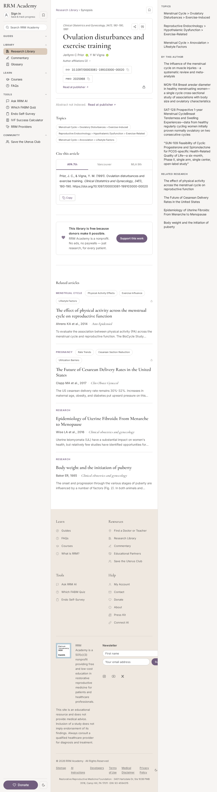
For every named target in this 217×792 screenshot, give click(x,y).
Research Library (67, 10)
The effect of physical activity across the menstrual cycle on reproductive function (101, 313)
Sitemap (61, 768)
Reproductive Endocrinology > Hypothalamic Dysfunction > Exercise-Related (102, 133)
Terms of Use (113, 770)
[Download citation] (142, 27)
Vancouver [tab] (104, 164)
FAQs (64, 538)
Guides (66, 530)
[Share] (135, 27)
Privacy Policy (144, 770)
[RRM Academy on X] (123, 676)
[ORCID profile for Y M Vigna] (107, 55)
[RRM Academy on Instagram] (104, 676)
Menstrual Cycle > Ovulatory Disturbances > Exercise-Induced (93, 127)
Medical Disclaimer (128, 770)
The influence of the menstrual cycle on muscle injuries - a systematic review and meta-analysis (185, 70)
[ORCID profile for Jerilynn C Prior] (87, 55)
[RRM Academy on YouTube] (113, 676)
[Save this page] (149, 10)
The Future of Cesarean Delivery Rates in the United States (186, 200)
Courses (67, 546)
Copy (69, 197)
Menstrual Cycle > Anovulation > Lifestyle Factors (86, 139)
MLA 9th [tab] (136, 164)
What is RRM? (70, 553)
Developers (97, 768)
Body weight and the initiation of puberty (94, 467)
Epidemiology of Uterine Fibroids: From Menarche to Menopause (187, 212)
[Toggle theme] (43, 785)
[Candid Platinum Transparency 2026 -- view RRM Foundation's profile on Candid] (63, 650)
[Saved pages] (43, 15)
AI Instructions (78, 770)
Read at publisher (74, 87)
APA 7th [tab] (72, 164)
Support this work (131, 238)
